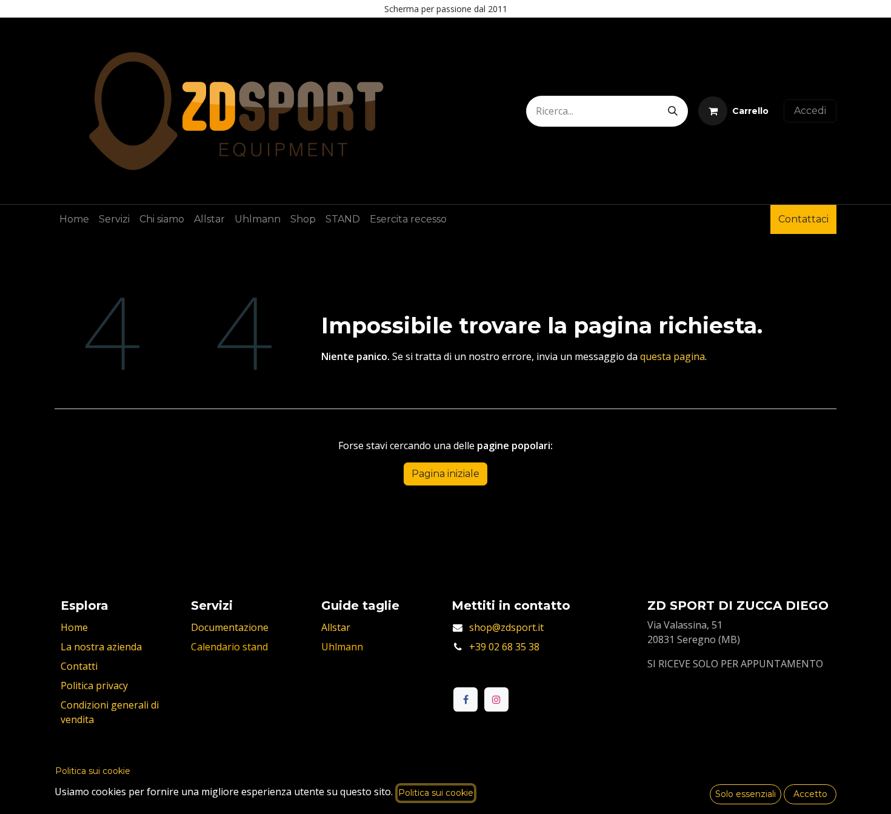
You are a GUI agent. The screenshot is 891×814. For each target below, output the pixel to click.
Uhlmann (342, 646)
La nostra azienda (101, 646)
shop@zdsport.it (506, 627)
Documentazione (230, 627)
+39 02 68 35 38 (504, 646)
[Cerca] (673, 111)
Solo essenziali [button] (745, 794)
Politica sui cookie (92, 771)
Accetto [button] (810, 794)
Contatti (79, 666)
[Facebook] (465, 699)
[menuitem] (74, 219)
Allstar (335, 627)
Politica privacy (94, 685)
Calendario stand (229, 646)
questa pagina (672, 356)
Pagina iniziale (445, 473)
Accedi (810, 110)
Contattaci (803, 219)
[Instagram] (496, 699)
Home (74, 627)
